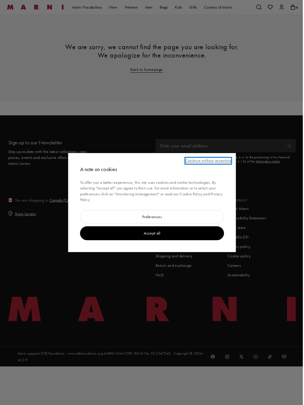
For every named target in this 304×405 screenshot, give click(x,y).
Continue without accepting (208, 160)
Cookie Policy (191, 194)
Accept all (152, 233)
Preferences (152, 216)
